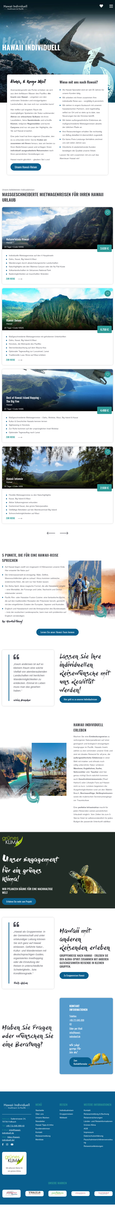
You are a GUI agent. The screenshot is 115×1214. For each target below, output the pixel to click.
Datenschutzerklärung (93, 1136)
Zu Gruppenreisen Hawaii (74, 975)
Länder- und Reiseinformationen (98, 1121)
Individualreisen (66, 1110)
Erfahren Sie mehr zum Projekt (19, 901)
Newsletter (40, 1121)
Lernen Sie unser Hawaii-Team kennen (57, 632)
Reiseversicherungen (93, 1117)
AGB (86, 1128)
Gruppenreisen (66, 1114)
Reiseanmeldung (42, 1136)
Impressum (89, 1132)
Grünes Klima (90, 1125)
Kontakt (38, 1132)
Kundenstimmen (42, 1128)
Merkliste (39, 1139)
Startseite (39, 1110)
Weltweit (63, 1117)
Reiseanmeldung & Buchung (96, 1114)
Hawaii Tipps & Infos (44, 1125)
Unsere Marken (42, 1117)
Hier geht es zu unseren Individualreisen (80, 699)
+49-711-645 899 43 (15, 1126)
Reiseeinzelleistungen (93, 1146)
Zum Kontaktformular (80, 1062)
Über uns (39, 1114)
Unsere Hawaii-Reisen (26, 167)
